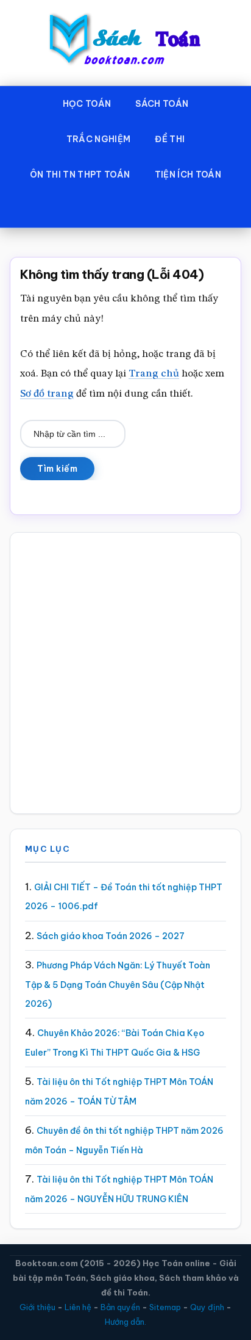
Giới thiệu (37, 1307)
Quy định (207, 1307)
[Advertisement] (125, 673)
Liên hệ (78, 1307)
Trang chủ (154, 374)
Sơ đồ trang (47, 394)
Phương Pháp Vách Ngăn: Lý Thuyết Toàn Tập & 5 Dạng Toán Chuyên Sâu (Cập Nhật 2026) (117, 984)
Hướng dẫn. (125, 1322)
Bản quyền (120, 1307)
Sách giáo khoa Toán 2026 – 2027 (111, 936)
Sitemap (165, 1307)
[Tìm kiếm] (125, 210)
